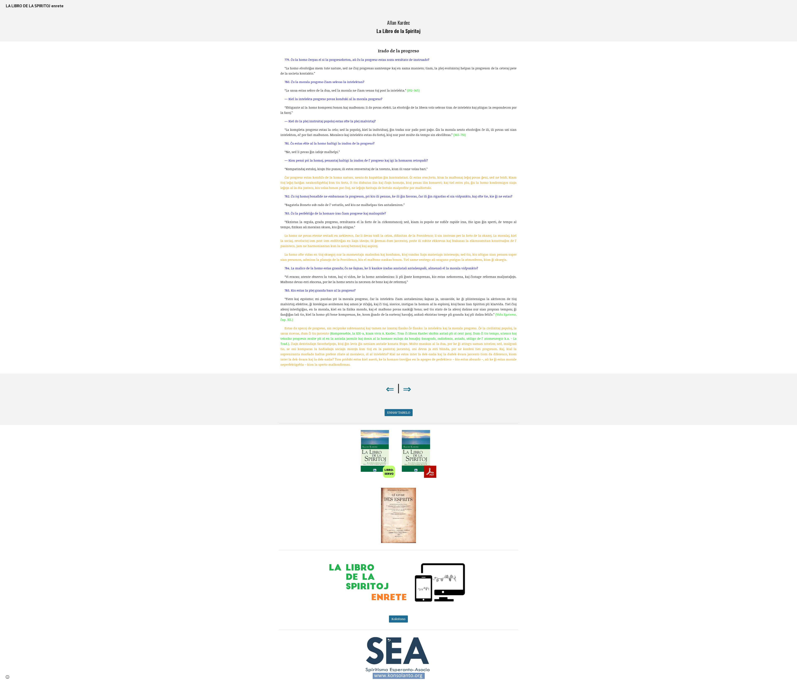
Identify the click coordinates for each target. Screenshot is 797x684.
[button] (7, 677)
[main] (398, 27)
